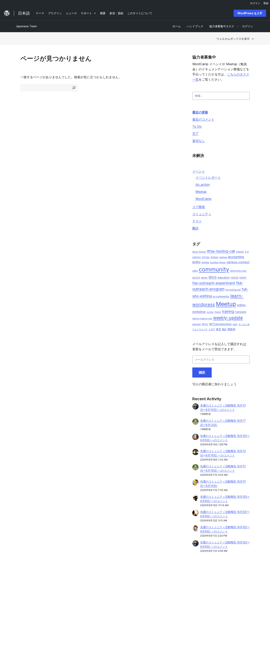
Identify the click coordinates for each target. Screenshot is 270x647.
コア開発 (198, 207)
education (224, 277)
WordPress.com (222, 581)
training (228, 311)
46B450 (196, 257)
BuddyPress (219, 600)
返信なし (198, 141)
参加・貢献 (168, 581)
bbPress (217, 593)
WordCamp (203, 199)
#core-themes (199, 252)
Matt (214, 587)
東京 (218, 329)
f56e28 (234, 277)
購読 (202, 372)
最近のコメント (203, 119)
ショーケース (72, 581)
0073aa (206, 257)
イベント (198, 171)
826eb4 (214, 257)
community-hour (238, 270)
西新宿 (231, 329)
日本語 (57, 622)
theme (217, 312)
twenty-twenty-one (202, 318)
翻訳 (195, 228)
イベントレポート (208, 177)
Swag (166, 600)
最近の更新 (200, 112)
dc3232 (196, 277)
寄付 (165, 593)
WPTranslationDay (220, 324)
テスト (197, 221)
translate (240, 311)
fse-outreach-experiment (213, 283)
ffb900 (242, 277)
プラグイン (71, 593)
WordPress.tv (123, 600)
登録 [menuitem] (265, 3)
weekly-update (228, 317)
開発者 (117, 593)
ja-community (221, 296)
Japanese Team (26, 26)
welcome (196, 324)
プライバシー (24, 600)
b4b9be (205, 262)
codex (195, 270)
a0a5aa (223, 257)
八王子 (212, 329)
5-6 (247, 252)
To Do (197, 126)
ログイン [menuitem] (255, 3)
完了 (195, 134)
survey (210, 312)
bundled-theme (218, 262)
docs (213, 277)
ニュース (21, 587)
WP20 (205, 324)
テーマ (68, 587)
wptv (235, 324)
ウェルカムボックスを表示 (233, 38)
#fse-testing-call (221, 251)
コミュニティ (201, 214)
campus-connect (238, 262)
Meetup (201, 192)
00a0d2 (240, 252)
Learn (116, 581)
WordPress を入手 (249, 13)
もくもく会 (244, 324)
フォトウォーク (200, 329)
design (204, 277)
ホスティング (24, 593)
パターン (69, 600)
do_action (202, 184)
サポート (118, 587)
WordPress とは (26, 581)
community (214, 269)
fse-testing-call (233, 289)
